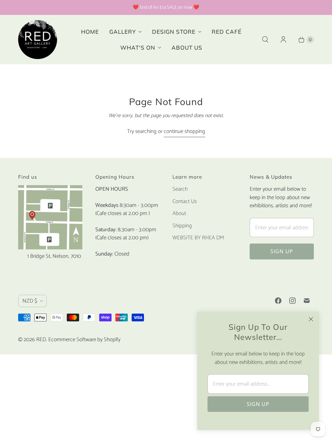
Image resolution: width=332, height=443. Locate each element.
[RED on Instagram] (292, 300)
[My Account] (283, 39)
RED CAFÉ (227, 31)
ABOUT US (187, 47)
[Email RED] (307, 300)
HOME (90, 31)
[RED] (37, 39)
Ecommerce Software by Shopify (84, 339)
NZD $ (29, 300)
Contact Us (184, 201)
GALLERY (122, 31)
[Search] (265, 39)
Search (180, 189)
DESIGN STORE (174, 31)
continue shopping (184, 131)
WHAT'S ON (137, 47)
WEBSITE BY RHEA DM (198, 237)
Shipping (182, 225)
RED (41, 339)
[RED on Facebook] (278, 300)
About (179, 213)
